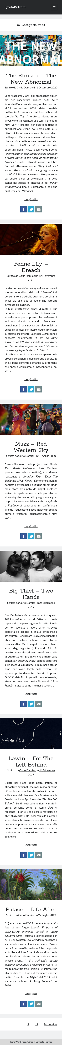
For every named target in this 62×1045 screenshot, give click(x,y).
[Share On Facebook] (23, 209)
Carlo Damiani (25, 87)
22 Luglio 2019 (47, 915)
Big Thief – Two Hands (31, 566)
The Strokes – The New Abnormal (31, 50)
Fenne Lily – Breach (31, 239)
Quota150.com (15, 7)
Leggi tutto (31, 199)
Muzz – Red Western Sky (31, 419)
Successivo (50, 1024)
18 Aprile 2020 (47, 455)
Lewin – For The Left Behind (31, 733)
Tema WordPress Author (21, 1042)
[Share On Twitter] (31, 209)
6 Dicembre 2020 (47, 87)
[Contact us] (38, 209)
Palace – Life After (31, 884)
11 (36, 1024)
